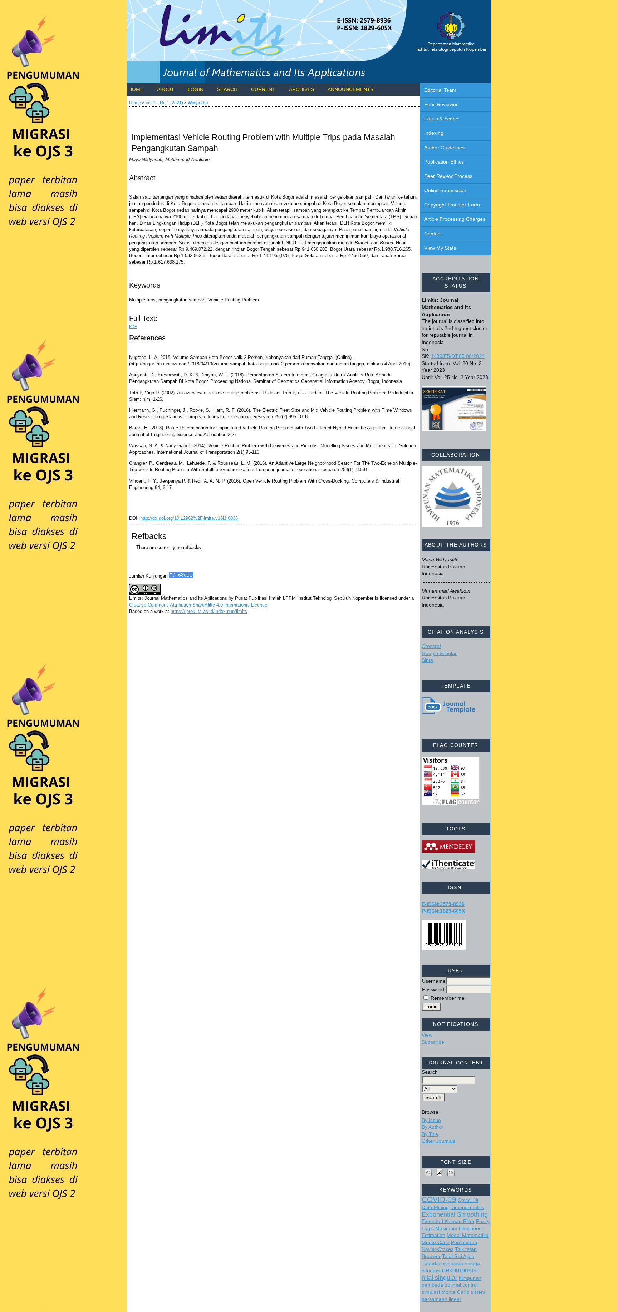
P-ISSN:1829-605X (443, 911)
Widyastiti (198, 102)
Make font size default (439, 1172)
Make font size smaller (428, 1172)
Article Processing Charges (454, 219)
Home (135, 89)
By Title (430, 1134)
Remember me (448, 998)
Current (263, 89)
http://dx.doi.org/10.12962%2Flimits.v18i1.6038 (189, 518)
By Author (432, 1127)
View (427, 1035)
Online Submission (445, 190)
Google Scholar (439, 653)
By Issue (431, 1120)
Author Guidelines (444, 147)
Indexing (433, 133)
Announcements (350, 89)
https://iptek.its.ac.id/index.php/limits (209, 611)
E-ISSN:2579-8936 (443, 904)
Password (433, 989)
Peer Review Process (448, 176)
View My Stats (440, 248)
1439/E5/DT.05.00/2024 (458, 356)
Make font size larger (451, 1172)
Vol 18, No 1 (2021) (164, 102)
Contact (433, 233)
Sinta (427, 660)
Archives (301, 89)
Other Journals (438, 1141)
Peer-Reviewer (441, 104)
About (165, 89)
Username (434, 981)
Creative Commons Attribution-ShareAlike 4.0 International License (198, 605)
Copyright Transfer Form (452, 205)
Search (227, 89)
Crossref (431, 646)
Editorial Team (440, 90)
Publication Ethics (444, 162)
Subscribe (433, 1042)
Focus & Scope (441, 118)
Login (195, 89)
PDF (133, 326)
